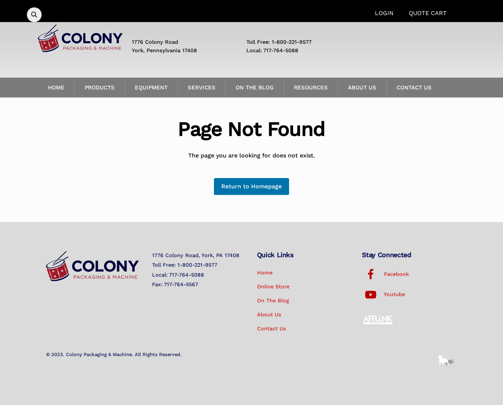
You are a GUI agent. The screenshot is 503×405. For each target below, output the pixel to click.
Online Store (273, 286)
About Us (362, 87)
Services (201, 87)
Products (100, 87)
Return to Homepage (251, 186)
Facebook (395, 274)
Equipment (151, 87)
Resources (311, 87)
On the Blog (255, 87)
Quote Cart (428, 13)
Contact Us (414, 87)
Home (56, 87)
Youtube (393, 294)
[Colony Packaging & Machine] (80, 49)
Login (384, 13)
